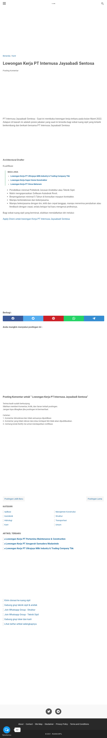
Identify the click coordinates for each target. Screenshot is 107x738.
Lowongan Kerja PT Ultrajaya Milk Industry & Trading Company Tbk (40, 176)
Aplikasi (7, 512)
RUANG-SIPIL (57, 734)
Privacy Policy (62, 724)
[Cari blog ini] (102, 3)
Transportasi (61, 520)
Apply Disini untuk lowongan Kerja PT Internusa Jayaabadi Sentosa (36, 219)
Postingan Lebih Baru (13, 499)
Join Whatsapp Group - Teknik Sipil (21, 614)
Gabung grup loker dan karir (18, 619)
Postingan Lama (95, 499)
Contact (29, 724)
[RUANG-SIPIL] (53, 3)
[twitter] (33, 318)
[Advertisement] (53, 30)
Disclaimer (49, 724)
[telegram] (94, 318)
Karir (6, 525)
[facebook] (13, 318)
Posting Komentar (11, 70)
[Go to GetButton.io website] (6, 735)
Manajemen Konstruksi (66, 512)
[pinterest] (53, 318)
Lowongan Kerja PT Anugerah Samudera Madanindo (32, 543)
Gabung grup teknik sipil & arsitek (20, 605)
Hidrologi (8, 520)
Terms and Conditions (79, 724)
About (21, 724)
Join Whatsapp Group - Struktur (19, 609)
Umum (58, 525)
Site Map (38, 724)
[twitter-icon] (49, 711)
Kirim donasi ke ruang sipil (17, 600)
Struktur (59, 516)
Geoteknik (8, 516)
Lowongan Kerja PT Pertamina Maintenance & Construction (35, 539)
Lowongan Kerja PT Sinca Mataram (26, 184)
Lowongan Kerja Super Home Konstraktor (28, 180)
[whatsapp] (74, 318)
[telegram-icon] (58, 711)
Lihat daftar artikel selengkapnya (20, 624)
